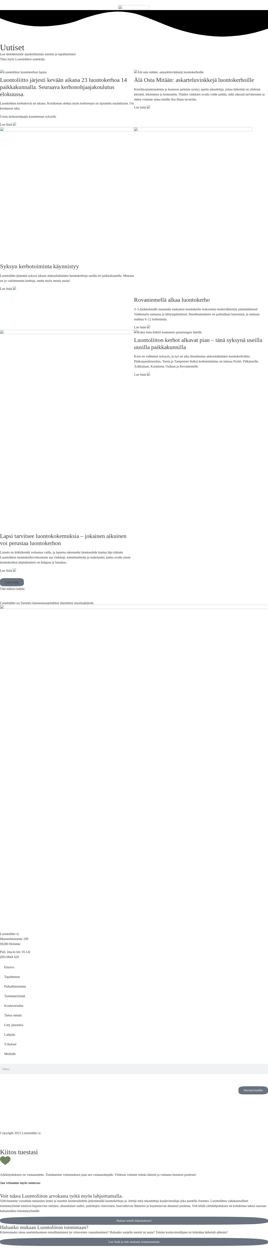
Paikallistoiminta (15, 986)
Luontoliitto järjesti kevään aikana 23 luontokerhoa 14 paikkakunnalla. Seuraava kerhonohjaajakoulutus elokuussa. (63, 87)
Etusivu (9, 967)
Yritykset (10, 1044)
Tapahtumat (12, 977)
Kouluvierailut (13, 1005)
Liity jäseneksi (13, 1025)
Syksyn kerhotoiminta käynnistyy (39, 266)
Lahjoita (9, 1034)
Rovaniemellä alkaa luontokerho (172, 300)
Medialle (10, 1054)
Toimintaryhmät (14, 996)
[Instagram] (5, 1079)
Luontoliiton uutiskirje (30, 59)
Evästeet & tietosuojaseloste (18, 1115)
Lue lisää (6, 124)
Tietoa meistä (13, 1015)
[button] (12, 582)
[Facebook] (16, 1079)
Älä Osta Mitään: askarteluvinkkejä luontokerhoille (194, 80)
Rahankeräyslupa (11, 1120)
